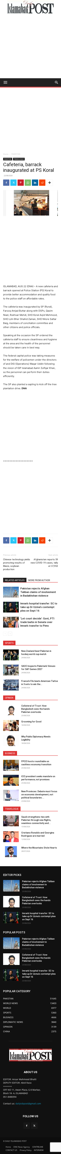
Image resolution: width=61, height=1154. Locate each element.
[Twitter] (13, 183)
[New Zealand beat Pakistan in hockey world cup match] (11, 654)
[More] (49, 183)
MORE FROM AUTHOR (39, 580)
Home (5, 154)
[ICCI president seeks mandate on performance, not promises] (11, 780)
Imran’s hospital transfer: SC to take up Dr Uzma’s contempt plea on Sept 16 (38, 607)
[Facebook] (6, 183)
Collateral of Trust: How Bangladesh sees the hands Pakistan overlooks (35, 709)
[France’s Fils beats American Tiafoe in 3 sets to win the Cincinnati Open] (11, 685)
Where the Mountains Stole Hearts (39, 847)
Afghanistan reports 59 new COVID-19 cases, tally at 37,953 (44, 562)
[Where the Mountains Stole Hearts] (11, 851)
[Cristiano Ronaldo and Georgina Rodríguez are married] (11, 836)
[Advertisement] (30, 46)
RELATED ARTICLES (15, 580)
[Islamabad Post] (30, 7)
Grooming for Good (31, 721)
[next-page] (10, 634)
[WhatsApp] (28, 183)
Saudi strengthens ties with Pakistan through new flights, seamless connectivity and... (36, 820)
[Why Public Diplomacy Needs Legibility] (11, 740)
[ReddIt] (42, 183)
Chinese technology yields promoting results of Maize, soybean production (16, 564)
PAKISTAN (15, 154)
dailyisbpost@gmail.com (28, 1103)
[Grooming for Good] (11, 725)
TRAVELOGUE (19, 159)
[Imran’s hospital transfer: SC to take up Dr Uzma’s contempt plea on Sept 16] (11, 607)
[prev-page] (5, 634)
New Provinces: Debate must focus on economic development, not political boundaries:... (39, 794)
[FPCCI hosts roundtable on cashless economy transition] (11, 765)
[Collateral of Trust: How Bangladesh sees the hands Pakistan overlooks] (11, 709)
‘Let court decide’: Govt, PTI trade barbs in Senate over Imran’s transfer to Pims (37, 622)
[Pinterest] (21, 183)
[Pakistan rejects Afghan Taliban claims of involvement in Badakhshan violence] (11, 592)
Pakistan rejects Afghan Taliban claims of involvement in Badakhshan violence (38, 592)
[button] (5, 82)
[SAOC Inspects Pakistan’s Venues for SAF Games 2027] (11, 669)
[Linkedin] (35, 183)
